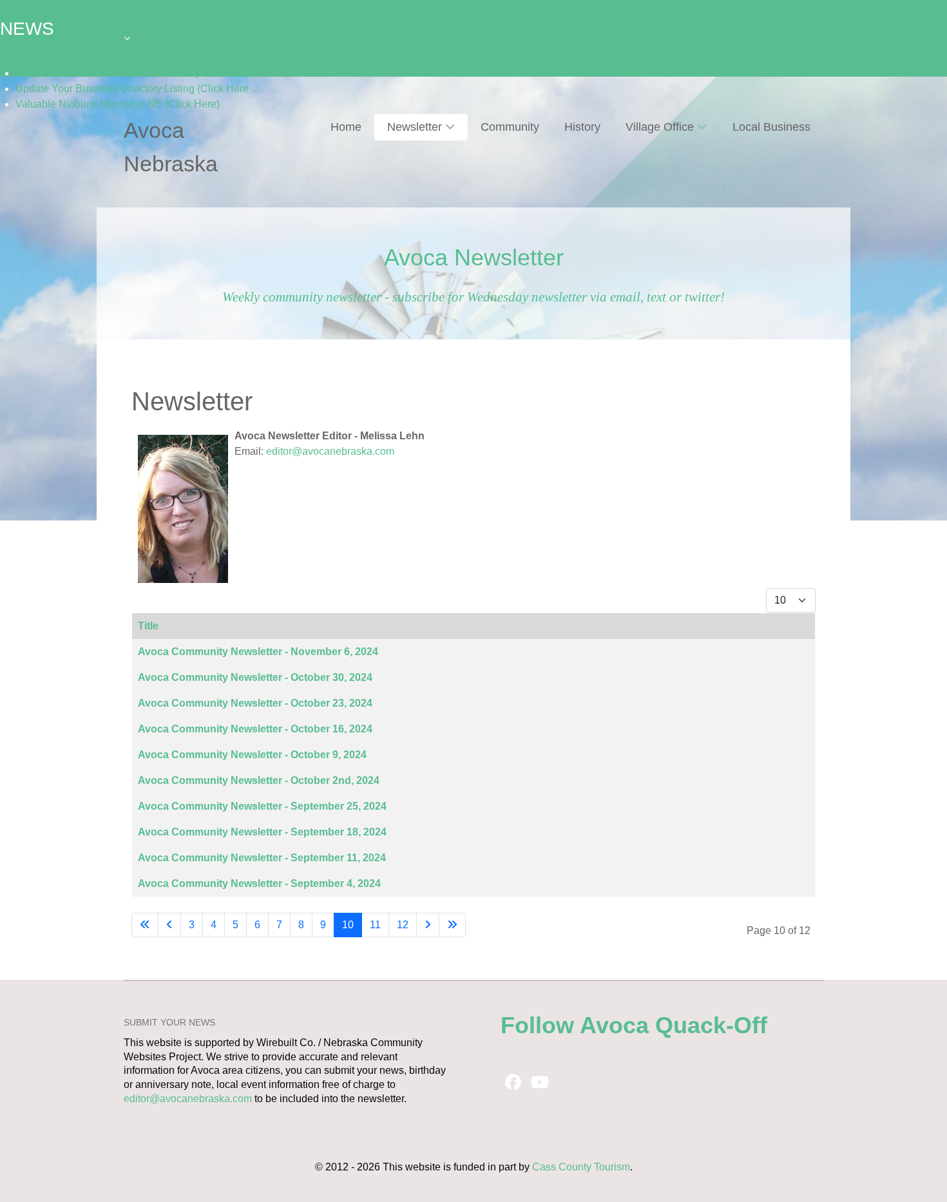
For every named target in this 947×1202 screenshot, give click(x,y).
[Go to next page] (427, 925)
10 (348, 924)
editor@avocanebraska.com (330, 451)
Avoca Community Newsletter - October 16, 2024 (255, 728)
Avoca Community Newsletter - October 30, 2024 (255, 677)
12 (402, 924)
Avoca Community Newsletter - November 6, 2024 (258, 651)
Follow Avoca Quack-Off (634, 1025)
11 (375, 924)
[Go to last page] (452, 925)
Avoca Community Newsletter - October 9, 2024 (252, 754)
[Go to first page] (144, 925)
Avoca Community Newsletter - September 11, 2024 (262, 857)
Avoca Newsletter (474, 257)
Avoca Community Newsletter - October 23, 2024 (255, 703)
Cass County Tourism (581, 1166)
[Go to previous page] (169, 925)
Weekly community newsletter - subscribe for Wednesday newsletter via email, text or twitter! (473, 296)
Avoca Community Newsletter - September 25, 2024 (262, 806)
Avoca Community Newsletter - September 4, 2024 (259, 883)
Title (148, 625)
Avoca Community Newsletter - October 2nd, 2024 (258, 780)
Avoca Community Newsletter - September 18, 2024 (262, 831)
